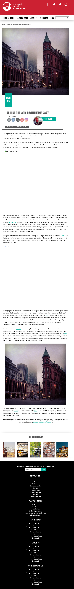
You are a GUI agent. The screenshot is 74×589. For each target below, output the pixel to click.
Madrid (63, 236)
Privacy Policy (35, 538)
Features (10, 127)
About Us (33, 18)
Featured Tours (22, 18)
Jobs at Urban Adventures (36, 526)
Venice (47, 315)
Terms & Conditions (35, 536)
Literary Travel (21, 127)
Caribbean (35, 484)
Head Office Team (35, 528)
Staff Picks (35, 505)
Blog (52, 18)
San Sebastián (12, 222)
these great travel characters (42, 422)
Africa (35, 480)
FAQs (35, 534)
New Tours (35, 507)
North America (35, 492)
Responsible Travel (35, 524)
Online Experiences (35, 511)
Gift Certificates (35, 515)
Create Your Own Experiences (35, 513)
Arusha (16, 411)
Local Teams (35, 530)
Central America (35, 486)
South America (35, 496)
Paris (65, 333)
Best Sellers (36, 509)
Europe (35, 488)
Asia (35, 482)
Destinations (8, 18)
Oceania (35, 494)
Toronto (18, 329)
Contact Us (44, 18)
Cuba (35, 411)
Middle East (36, 490)
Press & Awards (35, 532)
